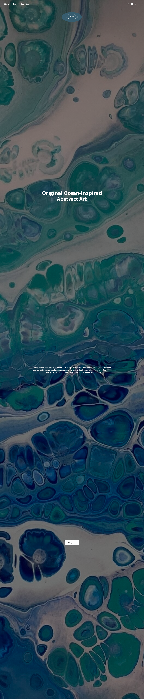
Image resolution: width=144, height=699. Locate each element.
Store (6, 4)
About (14, 4)
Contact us (25, 4)
